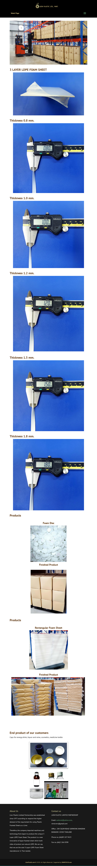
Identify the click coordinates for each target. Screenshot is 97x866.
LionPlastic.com (30, 862)
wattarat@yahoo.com (64, 820)
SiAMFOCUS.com (67, 862)
